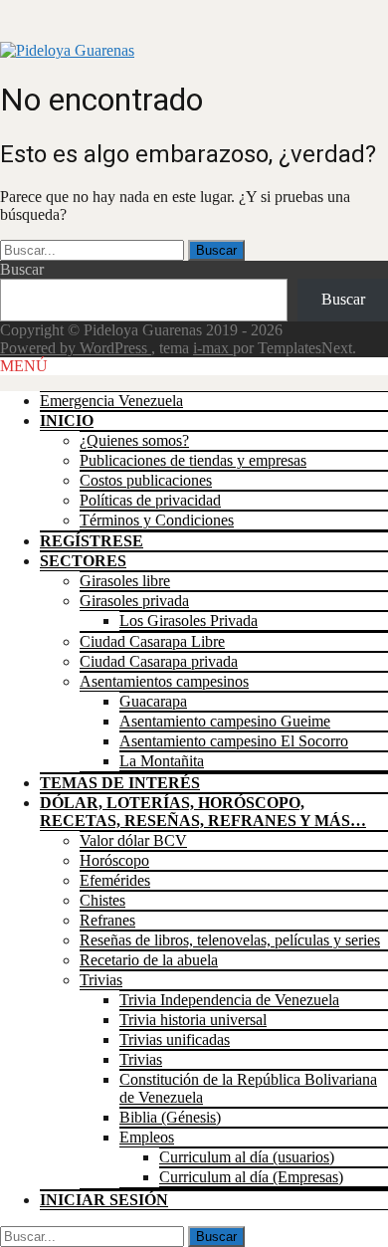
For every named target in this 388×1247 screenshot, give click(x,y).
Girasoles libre (125, 580)
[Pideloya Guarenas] (67, 50)
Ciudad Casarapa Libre (152, 641)
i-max (213, 347)
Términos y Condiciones (157, 520)
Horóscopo (114, 860)
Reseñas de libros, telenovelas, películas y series (230, 940)
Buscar (22, 269)
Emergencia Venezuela (111, 400)
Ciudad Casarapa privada (159, 661)
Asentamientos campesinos (164, 681)
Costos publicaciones (146, 480)
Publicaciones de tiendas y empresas (193, 460)
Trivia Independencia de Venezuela (229, 999)
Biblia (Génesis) (170, 1117)
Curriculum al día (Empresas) (251, 1176)
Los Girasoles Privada (188, 620)
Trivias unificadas (174, 1039)
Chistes (102, 900)
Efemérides (115, 880)
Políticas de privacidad (150, 500)
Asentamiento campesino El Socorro (233, 740)
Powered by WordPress (75, 347)
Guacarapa (153, 701)
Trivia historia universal (193, 1019)
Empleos (146, 1137)
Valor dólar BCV (133, 840)
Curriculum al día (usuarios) (246, 1156)
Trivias (101, 979)
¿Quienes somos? (134, 440)
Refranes (107, 920)
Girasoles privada (134, 600)
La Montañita (161, 760)
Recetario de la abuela (149, 959)
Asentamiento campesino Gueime (224, 721)
